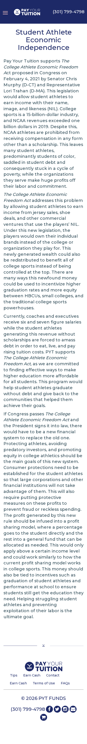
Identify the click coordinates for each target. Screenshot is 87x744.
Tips (13, 675)
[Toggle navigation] (5, 9)
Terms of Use (44, 683)
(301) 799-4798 (68, 11)
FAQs (65, 683)
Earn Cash (31, 675)
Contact (52, 675)
